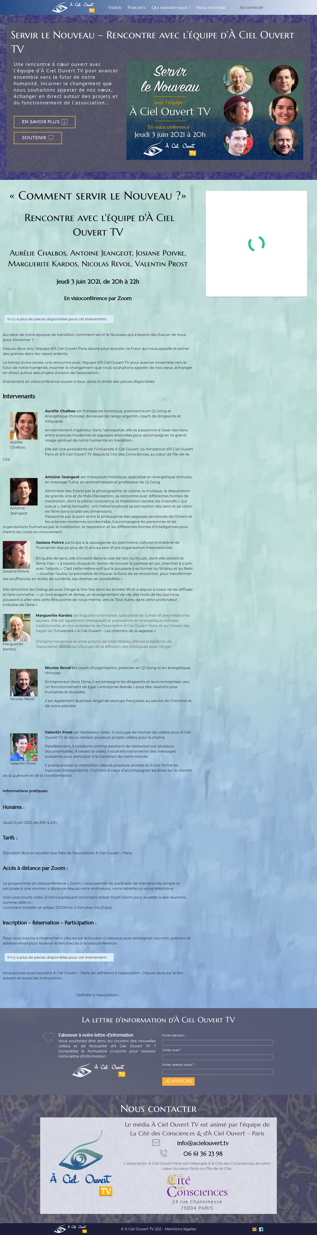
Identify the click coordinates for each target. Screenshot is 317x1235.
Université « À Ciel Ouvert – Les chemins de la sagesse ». (106, 631)
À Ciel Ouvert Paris (165, 1163)
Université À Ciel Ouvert (117, 449)
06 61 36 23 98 (203, 1153)
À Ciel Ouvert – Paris (71, 973)
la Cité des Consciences (127, 454)
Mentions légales (180, 1229)
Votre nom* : (172, 1050)
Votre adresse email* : (178, 1064)
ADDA (64, 646)
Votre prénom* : (174, 1035)
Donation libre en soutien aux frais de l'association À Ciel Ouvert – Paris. (68, 853)
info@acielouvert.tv (203, 1143)
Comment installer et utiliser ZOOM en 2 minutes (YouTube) (57, 907)
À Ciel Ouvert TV (77, 454)
